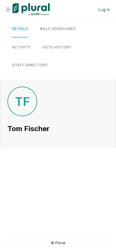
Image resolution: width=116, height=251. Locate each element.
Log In (104, 9)
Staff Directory (30, 65)
